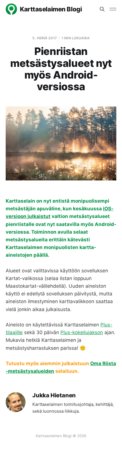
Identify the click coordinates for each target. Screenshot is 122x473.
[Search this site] (102, 9)
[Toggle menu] (113, 9)
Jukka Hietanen (54, 395)
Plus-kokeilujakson (81, 332)
